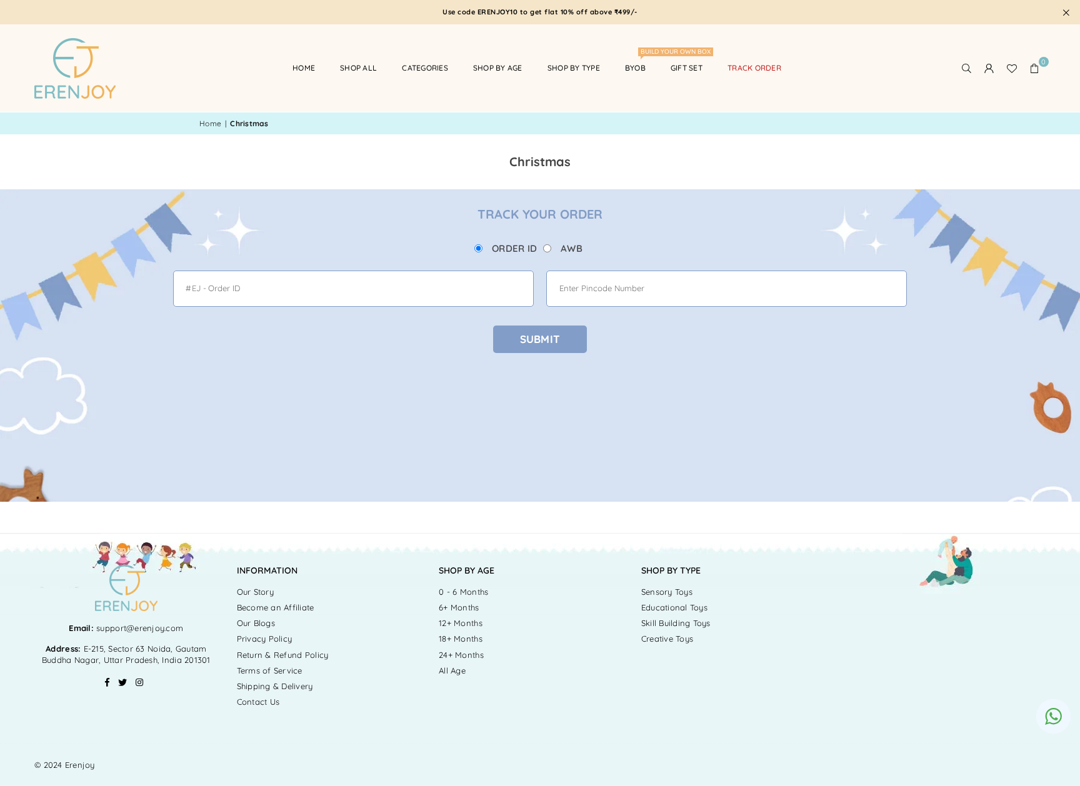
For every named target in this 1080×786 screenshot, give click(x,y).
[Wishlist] (1012, 68)
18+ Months (460, 639)
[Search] (967, 68)
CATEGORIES (425, 67)
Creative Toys (667, 639)
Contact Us (258, 702)
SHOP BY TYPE (574, 67)
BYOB (640, 62)
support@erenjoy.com (138, 628)
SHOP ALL (358, 67)
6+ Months (459, 607)
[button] (1034, 68)
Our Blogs (256, 623)
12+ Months (460, 623)
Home (303, 67)
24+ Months (461, 655)
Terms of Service (269, 670)
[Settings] (989, 68)
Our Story (255, 592)
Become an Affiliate (275, 607)
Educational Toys (674, 607)
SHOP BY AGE (497, 67)
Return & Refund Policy (283, 655)
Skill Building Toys (676, 623)
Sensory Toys (666, 592)
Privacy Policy (264, 639)
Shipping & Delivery (275, 686)
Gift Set (686, 67)
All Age (452, 670)
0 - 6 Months (463, 592)
